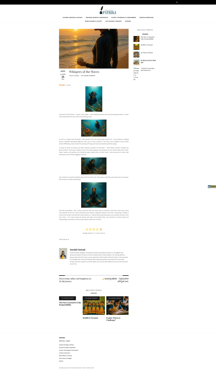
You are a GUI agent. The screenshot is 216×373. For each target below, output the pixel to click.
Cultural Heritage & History (72, 17)
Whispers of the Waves (84, 72)
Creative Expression (146, 17)
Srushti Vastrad (74, 75)
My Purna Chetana (147, 53)
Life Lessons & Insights (113, 21)
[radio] (86, 230)
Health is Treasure (90, 318)
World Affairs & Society (93, 21)
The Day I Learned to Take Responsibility (70, 303)
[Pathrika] (108, 10)
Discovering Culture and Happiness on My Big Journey (75, 280)
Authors (128, 21)
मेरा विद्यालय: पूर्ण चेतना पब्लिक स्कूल (148, 61)
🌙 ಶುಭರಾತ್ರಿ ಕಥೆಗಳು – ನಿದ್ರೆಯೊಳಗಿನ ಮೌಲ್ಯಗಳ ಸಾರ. (115, 280)
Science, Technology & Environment (123, 17)
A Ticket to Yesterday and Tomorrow (147, 69)
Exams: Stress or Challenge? (113, 319)
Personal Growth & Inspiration (97, 17)
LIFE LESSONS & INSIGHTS (88, 75)
